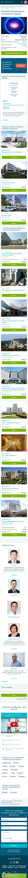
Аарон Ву (14, 595)
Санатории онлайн (21, 865)
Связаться (14, 157)
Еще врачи (4, 681)
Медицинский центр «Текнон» (10, 488)
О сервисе (4, 865)
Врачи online (12, 865)
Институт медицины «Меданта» (11, 422)
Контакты (10, 867)
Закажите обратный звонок (14, 851)
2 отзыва (25, 45)
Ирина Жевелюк (14, 639)
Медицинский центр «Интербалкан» (16, 105)
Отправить (14, 845)
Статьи (16, 867)
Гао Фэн (14, 565)
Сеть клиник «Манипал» (9, 455)
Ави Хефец (14, 668)
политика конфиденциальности (18, 841)
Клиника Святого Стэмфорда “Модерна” (13, 290)
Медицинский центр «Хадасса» (11, 355)
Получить (21, 65)
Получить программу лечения (14, 53)
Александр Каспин (14, 617)
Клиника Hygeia (6, 215)
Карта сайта (22, 867)
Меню (2, 2)
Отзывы (4, 867)
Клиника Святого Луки (8, 182)
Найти (14, 695)
